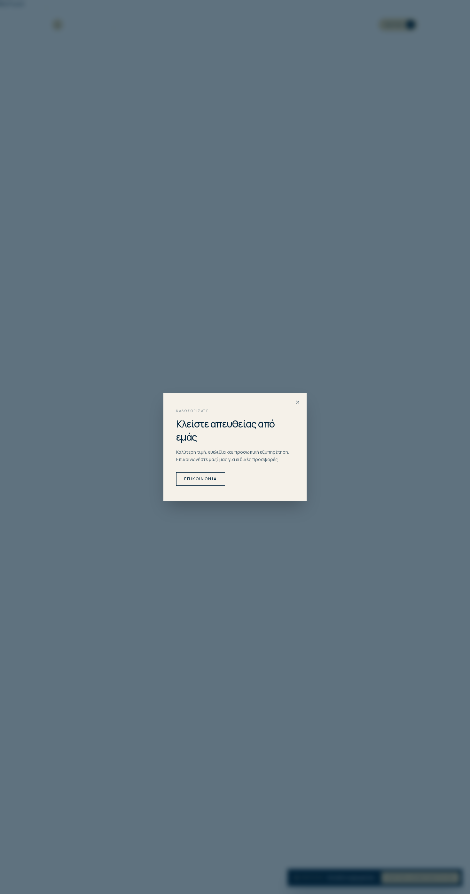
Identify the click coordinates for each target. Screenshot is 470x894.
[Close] (298, 402)
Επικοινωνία (200, 479)
